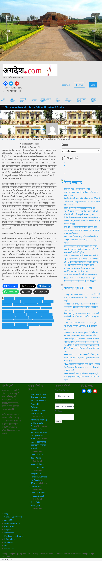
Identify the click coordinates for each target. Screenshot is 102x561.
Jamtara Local (21, 314)
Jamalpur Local (42, 311)
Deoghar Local (21, 308)
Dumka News (7, 311)
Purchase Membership (14, 536)
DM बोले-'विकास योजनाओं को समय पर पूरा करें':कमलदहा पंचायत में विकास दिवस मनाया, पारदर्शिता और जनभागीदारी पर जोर (79, 268)
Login (93, 85)
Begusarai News (44, 305)
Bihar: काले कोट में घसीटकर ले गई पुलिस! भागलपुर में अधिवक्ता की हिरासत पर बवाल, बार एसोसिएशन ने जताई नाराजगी (82, 367)
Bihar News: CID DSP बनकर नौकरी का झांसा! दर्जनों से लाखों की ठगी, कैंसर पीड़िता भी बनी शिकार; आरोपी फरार (81, 357)
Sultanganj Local (8, 327)
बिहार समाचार (73, 182)
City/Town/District (62, 390)
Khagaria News (34, 318)
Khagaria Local (22, 318)
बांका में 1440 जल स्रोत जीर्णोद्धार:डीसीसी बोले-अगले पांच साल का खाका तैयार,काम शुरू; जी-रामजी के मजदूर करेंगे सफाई (81, 230)
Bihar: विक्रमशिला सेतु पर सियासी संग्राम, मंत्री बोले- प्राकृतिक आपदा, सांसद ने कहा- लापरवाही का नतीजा (81, 376)
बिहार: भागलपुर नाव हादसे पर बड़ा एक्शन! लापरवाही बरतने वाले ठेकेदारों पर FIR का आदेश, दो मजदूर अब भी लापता (81, 316)
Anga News (9, 298)
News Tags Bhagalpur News (43, 321)
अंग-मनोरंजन (68, 100)
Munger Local (47, 318)
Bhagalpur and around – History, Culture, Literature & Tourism (34, 107)
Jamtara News (33, 314)
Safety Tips (9, 548)
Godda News (30, 311)
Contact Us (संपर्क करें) (13, 517)
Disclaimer (9, 542)
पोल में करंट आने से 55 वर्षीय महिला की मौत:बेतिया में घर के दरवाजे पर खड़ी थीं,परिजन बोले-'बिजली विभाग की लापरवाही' (82, 201)
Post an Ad (65, 85)
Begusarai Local (30, 305)
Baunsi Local (7, 305)
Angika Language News (11, 301)
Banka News (48, 301)
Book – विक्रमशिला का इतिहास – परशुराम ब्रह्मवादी (38, 445)
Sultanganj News (22, 327)
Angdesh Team (39, 129)
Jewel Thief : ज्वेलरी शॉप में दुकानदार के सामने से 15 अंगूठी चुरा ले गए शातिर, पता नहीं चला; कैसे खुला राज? (81, 348)
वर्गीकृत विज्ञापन (93, 100)
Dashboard (9, 532)
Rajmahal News (21, 324)
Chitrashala (36, 486)
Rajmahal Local (8, 324)
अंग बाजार (12, 100)
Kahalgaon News (9, 318)
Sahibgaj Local (34, 324)
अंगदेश (34, 100)
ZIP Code (58, 411)
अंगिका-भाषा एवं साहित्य (45, 100)
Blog (6, 513)
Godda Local (19, 311)
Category (59, 400)
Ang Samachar (41, 136)
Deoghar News (34, 308)
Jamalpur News (8, 314)
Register (8, 529)
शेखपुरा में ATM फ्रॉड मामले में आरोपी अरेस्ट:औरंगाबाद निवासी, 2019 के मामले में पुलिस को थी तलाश (81, 192)
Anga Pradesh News (23, 298)
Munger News (8, 321)
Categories (9, 526)
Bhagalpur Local (8, 308)
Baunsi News (18, 305)
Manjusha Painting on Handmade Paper (39, 422)
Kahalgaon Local (45, 314)
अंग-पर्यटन (58, 100)
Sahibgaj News (46, 324)
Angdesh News (37, 298)
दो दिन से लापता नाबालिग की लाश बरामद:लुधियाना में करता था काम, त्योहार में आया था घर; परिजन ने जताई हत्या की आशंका (82, 220)
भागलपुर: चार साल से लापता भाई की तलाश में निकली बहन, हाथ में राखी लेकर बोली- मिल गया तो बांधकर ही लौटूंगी (82, 297)
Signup (80, 85)
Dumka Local (46, 308)
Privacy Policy (10, 539)
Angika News (26, 301)
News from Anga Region (23, 321)
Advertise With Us (12, 523)
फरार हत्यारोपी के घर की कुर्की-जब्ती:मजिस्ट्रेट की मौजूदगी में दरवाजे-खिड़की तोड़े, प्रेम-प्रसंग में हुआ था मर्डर (81, 239)
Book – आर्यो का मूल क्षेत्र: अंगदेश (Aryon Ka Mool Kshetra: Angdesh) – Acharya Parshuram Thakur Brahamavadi (39, 404)
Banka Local (37, 301)
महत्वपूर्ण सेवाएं (23, 100)
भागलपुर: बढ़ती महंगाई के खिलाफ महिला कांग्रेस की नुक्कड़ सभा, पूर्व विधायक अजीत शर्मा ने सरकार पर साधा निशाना (81, 306)
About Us (8, 520)
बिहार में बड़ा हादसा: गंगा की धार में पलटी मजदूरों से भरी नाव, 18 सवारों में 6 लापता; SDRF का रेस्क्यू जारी (81, 325)
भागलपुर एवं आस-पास (78, 287)
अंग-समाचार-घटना (81, 100)
